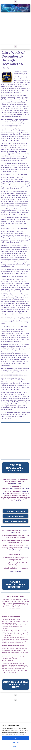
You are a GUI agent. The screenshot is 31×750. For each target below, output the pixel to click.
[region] (15, 736)
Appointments (12, 488)
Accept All (15, 738)
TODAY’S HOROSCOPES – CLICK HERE (15, 584)
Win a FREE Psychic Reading (15, 511)
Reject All (15, 746)
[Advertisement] (15, 28)
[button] (15, 1)
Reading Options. (17, 483)
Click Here (25, 488)
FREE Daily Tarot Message (15, 516)
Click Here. (19, 501)
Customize (15, 742)
